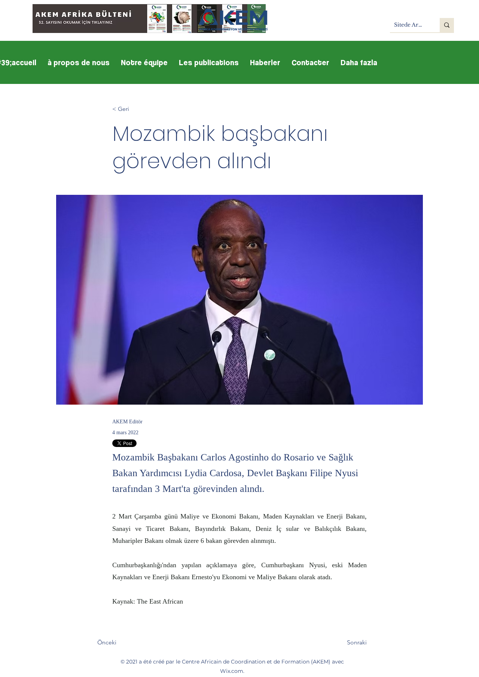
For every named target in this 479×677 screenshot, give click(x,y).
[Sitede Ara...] (447, 25)
